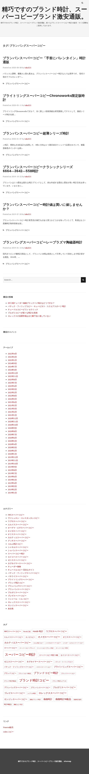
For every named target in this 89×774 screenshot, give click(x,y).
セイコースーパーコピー (18, 557)
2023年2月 (12, 392)
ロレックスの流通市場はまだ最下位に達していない (29, 316)
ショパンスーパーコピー (18, 550)
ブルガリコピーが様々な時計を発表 (23, 312)
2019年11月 (13, 460)
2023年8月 (12, 379)
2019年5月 (12, 479)
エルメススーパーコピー (18, 524)
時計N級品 (8, 704)
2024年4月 (12, 370)
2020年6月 (12, 437)
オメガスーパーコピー (17, 531)
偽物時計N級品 (63, 699)
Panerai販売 (8, 727)
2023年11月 (13, 376)
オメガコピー (30, 637)
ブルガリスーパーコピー (18, 592)
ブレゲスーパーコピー (17, 595)
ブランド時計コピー (16, 582)
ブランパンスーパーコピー (19, 589)
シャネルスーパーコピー (18, 547)
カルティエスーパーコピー (19, 537)
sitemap (67, 761)
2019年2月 (12, 489)
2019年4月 (12, 483)
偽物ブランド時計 (35, 699)
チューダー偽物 (14, 566)
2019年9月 (12, 467)
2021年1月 (12, 415)
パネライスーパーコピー (18, 576)
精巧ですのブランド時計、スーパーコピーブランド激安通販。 (44, 13)
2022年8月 (12, 395)
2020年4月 (12, 444)
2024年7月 (12, 366)
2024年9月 (12, 363)
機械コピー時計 (18, 704)
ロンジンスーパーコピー (18, 605)
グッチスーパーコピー (17, 540)
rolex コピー (8, 731)
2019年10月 (13, 463)
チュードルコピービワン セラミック (23, 309)
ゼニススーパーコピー (17, 560)
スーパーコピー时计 (62, 648)
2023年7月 (12, 382)
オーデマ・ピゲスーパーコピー (21, 527)
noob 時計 (38, 631)
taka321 (28, 67)
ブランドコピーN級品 (25, 673)
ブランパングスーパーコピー (18, 83)
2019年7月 (12, 473)
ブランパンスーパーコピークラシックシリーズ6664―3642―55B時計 (38, 169)
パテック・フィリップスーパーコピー (23, 573)
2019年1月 (12, 492)
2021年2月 (12, 412)
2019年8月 (12, 470)
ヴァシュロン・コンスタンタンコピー (23, 518)
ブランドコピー (10, 673)
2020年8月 (12, 431)
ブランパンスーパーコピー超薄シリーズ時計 (36, 133)
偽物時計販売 (77, 699)
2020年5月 (12, 441)
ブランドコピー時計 (46, 673)
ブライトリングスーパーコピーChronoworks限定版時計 (44, 97)
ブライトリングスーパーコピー (21, 579)
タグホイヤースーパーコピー (20, 563)
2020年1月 (12, 454)
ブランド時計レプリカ (59, 681)
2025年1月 (12, 360)
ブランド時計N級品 (10, 681)
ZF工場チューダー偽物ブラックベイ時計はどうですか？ (31, 303)
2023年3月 (12, 389)
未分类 (10, 608)
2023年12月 (13, 373)
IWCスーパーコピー (16, 514)
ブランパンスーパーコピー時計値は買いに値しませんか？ (43, 206)
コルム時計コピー (15, 544)
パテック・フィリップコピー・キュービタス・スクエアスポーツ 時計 (37, 306)
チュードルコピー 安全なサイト (21, 569)
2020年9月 (12, 428)
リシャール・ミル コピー (18, 599)
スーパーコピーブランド (27, 648)
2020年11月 (13, 421)
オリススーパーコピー (17, 534)
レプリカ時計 (32, 693)
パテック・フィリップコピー (64, 662)
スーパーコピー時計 (16, 553)
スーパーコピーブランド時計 (45, 648)
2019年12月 (13, 457)
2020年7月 (12, 434)
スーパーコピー (10, 648)
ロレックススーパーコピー (19, 602)
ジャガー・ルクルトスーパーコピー (73, 643)
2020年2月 (12, 450)
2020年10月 (13, 425)
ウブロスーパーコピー (17, 521)
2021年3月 (12, 408)
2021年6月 (12, 402)
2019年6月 (12, 476)
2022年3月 (12, 399)
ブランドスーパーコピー (68, 673)
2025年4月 (12, 353)
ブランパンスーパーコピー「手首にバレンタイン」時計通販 (44, 60)
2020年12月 (13, 418)
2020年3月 (12, 447)
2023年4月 (12, 386)
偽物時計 (47, 699)
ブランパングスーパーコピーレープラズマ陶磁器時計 (42, 242)
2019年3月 (12, 486)
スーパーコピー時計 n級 (48, 655)
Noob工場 (26, 631)
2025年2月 (12, 357)
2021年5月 (12, 405)
